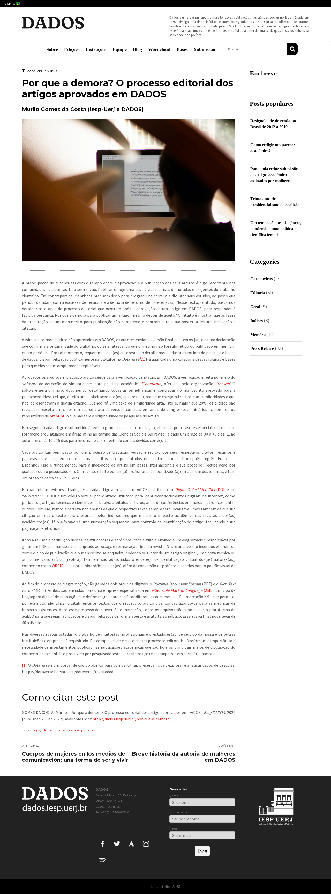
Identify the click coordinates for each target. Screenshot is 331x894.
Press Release (262, 348)
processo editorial (67, 730)
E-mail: (174, 828)
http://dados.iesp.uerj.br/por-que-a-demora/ (132, 718)
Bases (182, 49)
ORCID (58, 565)
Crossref (222, 383)
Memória (258, 334)
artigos (35, 730)
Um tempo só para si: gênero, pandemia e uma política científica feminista (276, 229)
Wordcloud (159, 49)
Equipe (119, 49)
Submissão (204, 49)
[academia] (131, 843)
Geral (255, 307)
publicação (89, 730)
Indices (256, 320)
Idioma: (10, 3)
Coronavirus (261, 279)
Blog (137, 49)
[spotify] (102, 859)
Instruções (96, 49)
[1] (24, 665)
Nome (173, 796)
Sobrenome (178, 812)
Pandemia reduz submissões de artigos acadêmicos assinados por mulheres (274, 175)
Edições (71, 49)
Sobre (52, 49)
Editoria (257, 293)
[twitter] (117, 843)
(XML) (183, 590)
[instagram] (146, 843)
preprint (57, 415)
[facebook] (102, 843)
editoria (47, 730)
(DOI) (200, 489)
